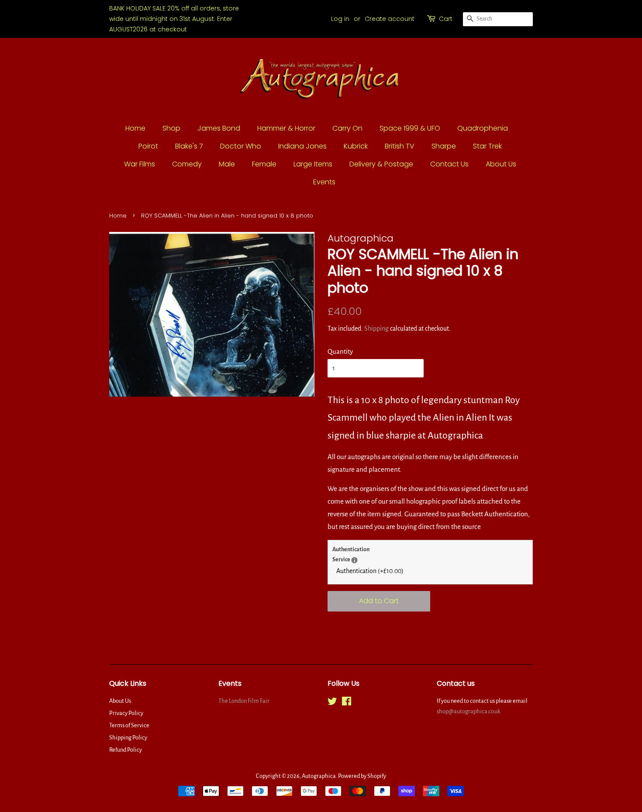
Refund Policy (125, 749)
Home (135, 128)
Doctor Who (240, 146)
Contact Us (449, 164)
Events (324, 182)
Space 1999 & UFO (410, 128)
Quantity (340, 351)
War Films (139, 164)
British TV (399, 146)
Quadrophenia (482, 128)
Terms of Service (129, 725)
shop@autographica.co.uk (468, 711)
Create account (389, 18)
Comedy (187, 164)
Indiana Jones (302, 146)
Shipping (376, 328)
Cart (445, 18)
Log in (340, 18)
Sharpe (443, 146)
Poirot (148, 146)
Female (264, 164)
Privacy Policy (126, 713)
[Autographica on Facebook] (347, 703)
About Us (501, 164)
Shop (171, 128)
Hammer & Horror (286, 128)
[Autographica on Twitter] (332, 703)
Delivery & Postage (381, 164)
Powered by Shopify (362, 776)
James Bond (218, 128)
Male (227, 164)
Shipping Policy (128, 737)
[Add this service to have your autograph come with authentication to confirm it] (354, 560)
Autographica (319, 776)
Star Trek (487, 146)
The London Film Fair (243, 701)
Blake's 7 (189, 146)
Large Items (312, 164)
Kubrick (356, 146)
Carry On (347, 128)
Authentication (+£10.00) (370, 570)
